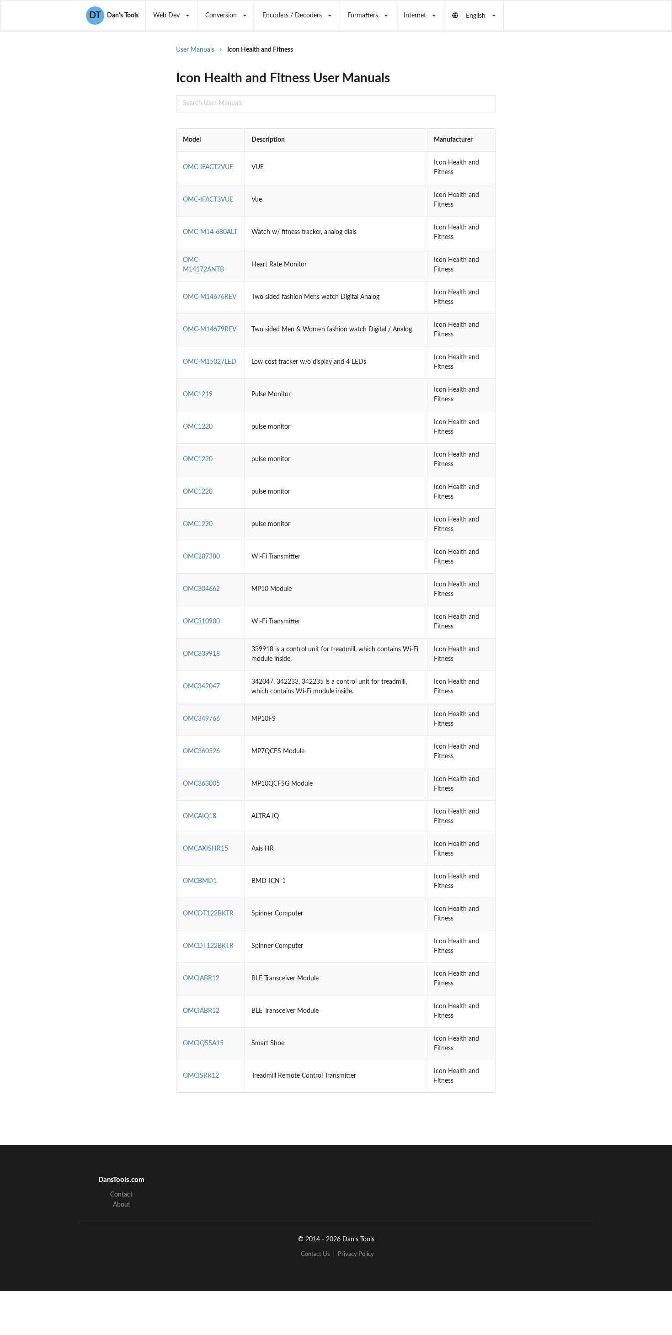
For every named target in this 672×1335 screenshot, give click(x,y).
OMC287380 (201, 556)
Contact (121, 1194)
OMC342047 (201, 686)
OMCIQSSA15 (203, 1043)
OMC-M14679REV (209, 329)
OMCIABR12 (201, 978)
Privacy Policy (356, 1254)
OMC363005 (201, 784)
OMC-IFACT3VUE (208, 200)
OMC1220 (198, 427)
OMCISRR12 (201, 1076)
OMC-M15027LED (209, 362)
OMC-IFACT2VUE (208, 167)
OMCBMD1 (200, 881)
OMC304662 (201, 589)
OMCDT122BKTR (208, 913)
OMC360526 (201, 751)
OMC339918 (201, 654)
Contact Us (315, 1254)
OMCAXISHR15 (205, 849)
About (121, 1205)
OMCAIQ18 (199, 816)
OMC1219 (198, 394)
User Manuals (195, 50)
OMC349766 (201, 719)
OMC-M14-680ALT (210, 232)
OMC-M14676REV (209, 297)
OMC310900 (201, 621)
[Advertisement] (571, 192)
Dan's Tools (114, 15)
